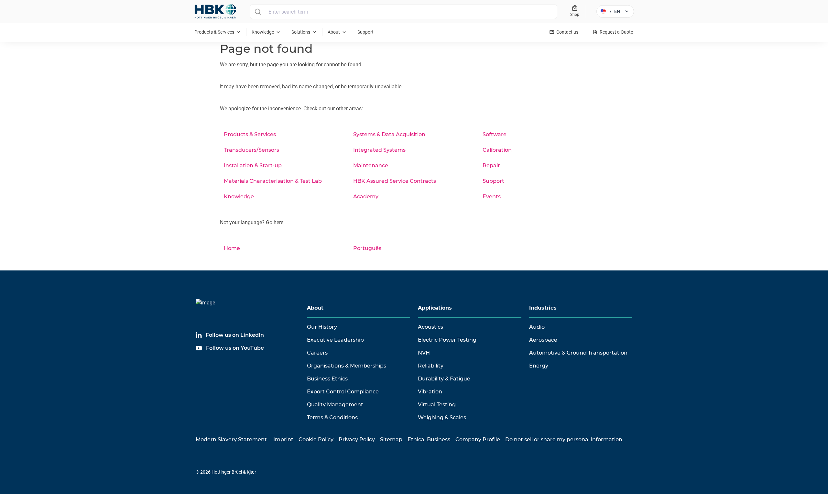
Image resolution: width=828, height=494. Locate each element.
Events (492, 196)
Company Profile (477, 439)
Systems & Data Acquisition (389, 134)
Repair (491, 165)
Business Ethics (327, 379)
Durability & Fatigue (444, 379)
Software (495, 134)
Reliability (430, 366)
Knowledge (239, 196)
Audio (537, 327)
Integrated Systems (379, 150)
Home (232, 248)
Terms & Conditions (332, 417)
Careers (317, 353)
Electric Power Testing (447, 340)
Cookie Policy (316, 439)
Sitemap (391, 439)
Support (493, 181)
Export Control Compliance (343, 392)
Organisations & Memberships (346, 366)
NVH (424, 353)
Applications (435, 308)
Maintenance (370, 165)
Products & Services (250, 134)
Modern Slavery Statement (231, 439)
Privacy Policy (357, 439)
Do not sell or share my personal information (563, 439)
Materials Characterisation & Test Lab (273, 181)
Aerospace (543, 340)
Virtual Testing (437, 404)
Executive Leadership (335, 340)
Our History (322, 327)
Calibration (497, 150)
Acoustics (430, 327)
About (315, 308)
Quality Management (335, 404)
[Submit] (257, 12)
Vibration (430, 392)
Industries (543, 308)
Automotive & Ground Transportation (578, 353)
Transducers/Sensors (251, 150)
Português (367, 248)
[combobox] (403, 11)
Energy (538, 366)
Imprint (283, 439)
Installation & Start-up (253, 165)
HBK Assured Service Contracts (394, 181)
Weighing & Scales (442, 417)
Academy (365, 196)
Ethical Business (429, 439)
